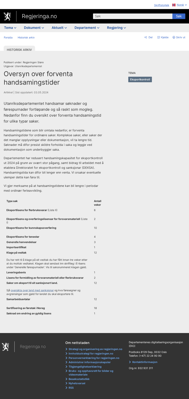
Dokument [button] (32, 28)
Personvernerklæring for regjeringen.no (94, 357)
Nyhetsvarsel (77, 383)
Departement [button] (86, 28)
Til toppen (56, 328)
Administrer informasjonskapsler (90, 362)
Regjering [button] (115, 28)
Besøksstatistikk (79, 379)
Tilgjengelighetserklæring (85, 366)
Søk (179, 16)
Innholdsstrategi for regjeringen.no (91, 353)
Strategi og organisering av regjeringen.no (95, 349)
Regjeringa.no (39, 16)
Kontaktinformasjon (144, 362)
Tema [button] (9, 28)
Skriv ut (180, 37)
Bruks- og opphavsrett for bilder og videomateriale (91, 372)
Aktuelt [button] (58, 28)
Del (150, 37)
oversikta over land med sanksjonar (32, 290)
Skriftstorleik (161, 5)
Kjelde (164, 37)
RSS (71, 387)
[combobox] (132, 16)
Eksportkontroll (140, 79)
